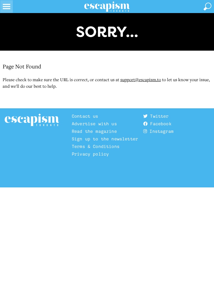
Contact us (85, 116)
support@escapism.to (140, 79)
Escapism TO (32, 120)
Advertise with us (94, 123)
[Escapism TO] (107, 6)
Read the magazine (94, 131)
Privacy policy (90, 154)
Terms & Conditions (96, 146)
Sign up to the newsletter (105, 139)
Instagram (160, 131)
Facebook (159, 123)
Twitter (158, 116)
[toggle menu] (6, 6)
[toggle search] (207, 6)
